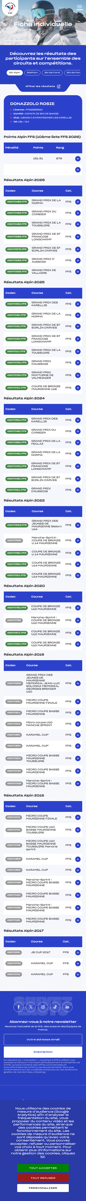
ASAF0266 (14, 684)
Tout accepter (43, 1168)
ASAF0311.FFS (16, 490)
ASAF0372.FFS (16, 249)
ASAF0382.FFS (17, 237)
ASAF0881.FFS (16, 443)
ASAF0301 (14, 759)
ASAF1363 (14, 859)
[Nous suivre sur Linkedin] (67, 1007)
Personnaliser (43, 1188)
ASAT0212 (13, 724)
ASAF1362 (14, 870)
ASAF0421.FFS (16, 479)
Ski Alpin (14, 73)
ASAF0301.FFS (16, 304)
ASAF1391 (13, 735)
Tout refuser (43, 1178)
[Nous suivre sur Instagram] (43, 1007)
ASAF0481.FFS (16, 431)
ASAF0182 (14, 908)
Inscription (43, 1052)
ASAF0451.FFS (16, 454)
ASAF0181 (13, 920)
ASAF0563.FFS (17, 525)
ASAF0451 (14, 895)
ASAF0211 (13, 713)
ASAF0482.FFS (17, 202)
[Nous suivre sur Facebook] (19, 1007)
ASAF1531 (13, 953)
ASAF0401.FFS (16, 466)
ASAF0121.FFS (16, 339)
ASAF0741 (13, 830)
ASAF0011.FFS (16, 388)
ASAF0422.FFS (17, 224)
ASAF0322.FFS (17, 261)
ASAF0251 (14, 702)
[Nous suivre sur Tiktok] (55, 1007)
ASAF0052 (14, 784)
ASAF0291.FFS (16, 564)
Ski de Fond (52, 73)
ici (44, 1072)
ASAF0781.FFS (16, 608)
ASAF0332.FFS (17, 272)
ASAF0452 (14, 883)
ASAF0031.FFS (16, 375)
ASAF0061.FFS (17, 363)
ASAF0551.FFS (16, 420)
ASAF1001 (13, 817)
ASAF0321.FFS (16, 644)
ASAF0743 (14, 964)
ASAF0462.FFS (17, 213)
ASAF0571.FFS (16, 633)
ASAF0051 (14, 771)
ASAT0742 (13, 845)
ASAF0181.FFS (16, 315)
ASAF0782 (14, 620)
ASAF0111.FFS (16, 352)
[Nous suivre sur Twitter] (31, 1007)
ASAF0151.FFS (16, 326)
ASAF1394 (14, 746)
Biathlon (32, 73)
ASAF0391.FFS (16, 553)
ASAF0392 (14, 541)
